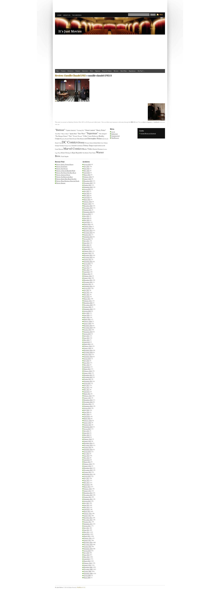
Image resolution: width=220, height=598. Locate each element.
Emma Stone (97, 143)
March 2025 (87, 199)
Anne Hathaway (93, 136)
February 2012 (88, 513)
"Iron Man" (58, 133)
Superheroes (132, 71)
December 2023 (88, 230)
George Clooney (59, 145)
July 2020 (86, 313)
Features (78, 71)
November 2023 (88, 232)
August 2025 (87, 189)
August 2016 (87, 408)
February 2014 (88, 464)
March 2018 (87, 369)
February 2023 (88, 251)
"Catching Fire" (80, 130)
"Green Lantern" (90, 130)
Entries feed (114, 134)
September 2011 (88, 524)
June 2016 (86, 412)
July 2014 (86, 453)
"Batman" (60, 130)
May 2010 (86, 557)
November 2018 (88, 352)
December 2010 (88, 542)
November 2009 (88, 569)
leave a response (147, 122)
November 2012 (88, 495)
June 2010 (86, 555)
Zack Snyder (65, 156)
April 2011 (87, 534)
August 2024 (87, 214)
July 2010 (86, 553)
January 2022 (87, 278)
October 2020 (87, 307)
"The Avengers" (103, 133)
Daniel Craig (58, 143)
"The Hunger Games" (61, 136)
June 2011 (86, 530)
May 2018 (86, 365)
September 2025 (88, 187)
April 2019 (87, 342)
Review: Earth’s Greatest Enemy (64, 164)
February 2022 (88, 276)
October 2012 (87, 497)
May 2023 (86, 245)
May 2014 (86, 458)
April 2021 (87, 296)
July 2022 (86, 265)
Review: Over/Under (61, 166)
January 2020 (87, 323)
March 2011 (87, 536)
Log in (113, 132)
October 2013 (87, 472)
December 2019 (88, 325)
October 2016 (87, 404)
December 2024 (88, 206)
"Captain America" (70, 130)
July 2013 (86, 478)
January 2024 (87, 228)
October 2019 (87, 330)
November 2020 (88, 305)
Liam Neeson (59, 149)
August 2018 (87, 358)
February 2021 (88, 301)
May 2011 (86, 532)
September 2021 (88, 286)
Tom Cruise (92, 153)
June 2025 (86, 193)
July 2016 (86, 410)
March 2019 (87, 344)
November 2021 (88, 282)
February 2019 (88, 346)
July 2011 (86, 528)
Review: (70, 75)
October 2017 (87, 379)
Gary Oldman (104, 143)
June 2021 (86, 292)
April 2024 (87, 222)
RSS (161, 14)
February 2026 (88, 177)
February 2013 (88, 489)
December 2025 (88, 181)
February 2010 (88, 563)
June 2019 (86, 338)
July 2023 (86, 241)
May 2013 (86, 482)
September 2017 (88, 381)
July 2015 (86, 431)
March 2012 (87, 511)
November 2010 (88, 544)
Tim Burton (85, 153)
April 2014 (87, 460)
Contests (63, 71)
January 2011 (87, 540)
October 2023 (87, 234)
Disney (81, 142)
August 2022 (87, 263)
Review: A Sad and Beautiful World (65, 170)
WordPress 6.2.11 (81, 587)
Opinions (97, 71)
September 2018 (88, 356)
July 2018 (86, 360)
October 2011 (87, 522)
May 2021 (86, 294)
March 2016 (87, 418)
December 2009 (88, 567)
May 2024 (86, 220)
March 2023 (87, 249)
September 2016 (88, 406)
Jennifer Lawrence (77, 145)
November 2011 (88, 520)
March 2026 (87, 175)
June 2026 (86, 168)
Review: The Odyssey (62, 168)
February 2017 (88, 396)
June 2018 (86, 363)
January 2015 (87, 441)
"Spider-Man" (73, 134)
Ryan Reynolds (77, 153)
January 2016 (87, 422)
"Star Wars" (81, 133)
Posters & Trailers (107, 71)
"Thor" (70, 136)
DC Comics (70, 142)
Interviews (85, 71)
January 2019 (87, 348)
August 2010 (87, 551)
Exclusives (70, 71)
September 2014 (88, 449)
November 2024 (88, 208)
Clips (57, 71)
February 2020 (88, 321)
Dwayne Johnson (89, 143)
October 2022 (87, 259)
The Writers (76, 15)
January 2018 (87, 373)
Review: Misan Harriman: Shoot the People (67, 181)
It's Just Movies (70, 31)
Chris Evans (72, 139)
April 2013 (87, 484)
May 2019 (86, 340)
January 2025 (87, 203)
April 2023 (87, 247)
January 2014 (87, 466)
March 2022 (87, 274)
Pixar (59, 153)
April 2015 (87, 437)
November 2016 (88, 402)
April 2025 (87, 197)
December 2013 (88, 468)
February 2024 (88, 226)
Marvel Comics (72, 148)
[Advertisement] (110, 5)
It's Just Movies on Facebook (148, 133)
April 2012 (87, 509)
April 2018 (87, 367)
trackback (156, 122)
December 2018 (88, 350)
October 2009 (87, 571)
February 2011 (88, 538)
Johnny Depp (88, 145)
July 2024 (86, 216)
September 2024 (88, 212)
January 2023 (87, 253)
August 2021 (87, 288)
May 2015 (86, 435)
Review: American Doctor (63, 175)
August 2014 (87, 451)
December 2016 (88, 400)
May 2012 (86, 507)
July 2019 (86, 336)
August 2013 (87, 476)
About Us (66, 15)
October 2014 (87, 447)
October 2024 (87, 210)
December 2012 (88, 493)
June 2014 (86, 456)
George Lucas (67, 145)
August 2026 (87, 164)
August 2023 (87, 239)
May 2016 (86, 414)
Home (59, 15)
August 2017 (87, 383)
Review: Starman (60, 183)
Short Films (124, 71)
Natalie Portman (98, 149)
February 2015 (88, 439)
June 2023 (86, 243)
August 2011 (87, 526)
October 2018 (87, 354)
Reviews (116, 71)
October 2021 (87, 284)
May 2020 (86, 317)
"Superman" (92, 133)
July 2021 (86, 290)
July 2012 (86, 503)
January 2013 (87, 491)
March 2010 (87, 561)
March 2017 (87, 394)
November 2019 (88, 327)
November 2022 (88, 257)
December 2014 (88, 443)
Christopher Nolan (94, 138)
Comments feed (115, 136)
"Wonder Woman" (77, 136)
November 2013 (88, 470)
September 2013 (88, 474)
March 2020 (87, 319)
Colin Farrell (105, 139)
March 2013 (87, 486)
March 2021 (87, 299)
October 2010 (87, 546)
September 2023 (88, 237)
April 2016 (87, 416)
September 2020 (88, 309)
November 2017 (88, 377)
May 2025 (86, 195)
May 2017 (86, 389)
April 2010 (87, 559)
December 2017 (88, 375)
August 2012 (87, 501)
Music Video (87, 149)
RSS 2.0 (133, 122)
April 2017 (87, 391)
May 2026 (86, 170)
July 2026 (86, 166)
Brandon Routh (64, 139)
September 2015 (88, 427)
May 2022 (86, 270)
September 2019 (88, 332)
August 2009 (87, 575)
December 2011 (88, 517)
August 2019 (87, 334)
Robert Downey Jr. (66, 153)
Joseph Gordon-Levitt (99, 145)
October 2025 (87, 185)
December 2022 (88, 255)
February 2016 (88, 420)
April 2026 (87, 173)
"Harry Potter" (101, 130)
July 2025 (86, 191)
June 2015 (86, 433)
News (91, 71)
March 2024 (87, 224)
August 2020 (87, 311)
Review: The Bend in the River (64, 177)
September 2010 (88, 548)
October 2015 (87, 425)
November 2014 (88, 445)
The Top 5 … (141, 71)
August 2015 (87, 429)
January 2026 (87, 179)
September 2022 (88, 261)
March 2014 (87, 462)
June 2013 (86, 480)
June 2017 (86, 387)
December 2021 (88, 280)
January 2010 (87, 565)
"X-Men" (85, 136)
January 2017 (87, 398)
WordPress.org (115, 138)
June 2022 (86, 268)
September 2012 (88, 499)
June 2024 (86, 218)
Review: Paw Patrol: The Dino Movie (66, 173)
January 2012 (87, 515)
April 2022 (87, 272)
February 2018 (88, 371)
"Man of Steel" (65, 133)
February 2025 (88, 201)
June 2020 (86, 315)
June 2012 (86, 505)
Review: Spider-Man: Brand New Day (66, 179)
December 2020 (88, 303)
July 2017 (86, 385)
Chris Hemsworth (82, 139)
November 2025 (88, 183)
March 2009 (87, 577)
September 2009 (88, 573)
